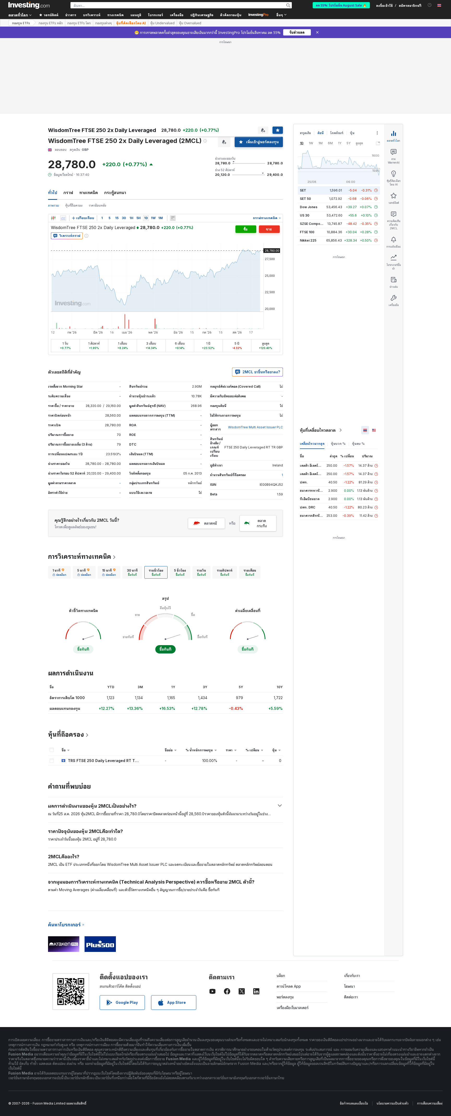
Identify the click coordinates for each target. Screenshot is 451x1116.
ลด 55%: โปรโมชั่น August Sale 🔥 (341, 5)
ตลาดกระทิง (262, 523)
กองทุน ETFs (21, 22)
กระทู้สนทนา (115, 192)
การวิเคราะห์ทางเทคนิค (79, 556)
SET (303, 190)
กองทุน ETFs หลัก (51, 23)
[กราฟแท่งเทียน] (53, 218)
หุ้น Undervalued (162, 23)
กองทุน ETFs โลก (79, 23)
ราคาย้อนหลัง (97, 205)
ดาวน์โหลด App (289, 986)
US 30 (304, 215)
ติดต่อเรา (351, 997)
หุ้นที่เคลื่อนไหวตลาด (318, 430)
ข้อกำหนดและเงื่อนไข (354, 1103)
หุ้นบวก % (338, 444)
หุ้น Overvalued (190, 23)
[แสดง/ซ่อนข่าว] (173, 218)
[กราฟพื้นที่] (63, 218)
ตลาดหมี (210, 523)
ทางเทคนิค (88, 192)
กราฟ (68, 192)
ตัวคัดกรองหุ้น (230, 14)
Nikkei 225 (308, 240)
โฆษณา (349, 986)
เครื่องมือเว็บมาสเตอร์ (292, 1007)
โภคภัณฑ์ (336, 133)
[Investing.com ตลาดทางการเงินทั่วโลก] (29, 5)
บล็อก (281, 975)
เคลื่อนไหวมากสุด (312, 444)
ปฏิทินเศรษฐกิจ (201, 14)
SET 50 (305, 199)
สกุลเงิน (305, 133)
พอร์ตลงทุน (285, 997)
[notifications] (430, 5)
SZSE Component (313, 224)
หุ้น (352, 133)
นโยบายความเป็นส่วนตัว (392, 1103)
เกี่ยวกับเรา (352, 975)
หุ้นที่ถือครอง (73, 205)
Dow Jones (308, 207)
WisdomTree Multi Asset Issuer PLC (255, 427)
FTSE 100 (307, 232)
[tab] (59, 572)
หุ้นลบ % (358, 444)
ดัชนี (320, 133)
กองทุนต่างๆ (103, 23)
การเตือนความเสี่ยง (429, 1103)
